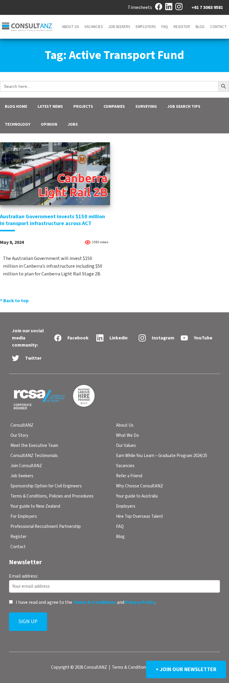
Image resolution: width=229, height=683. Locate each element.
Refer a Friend (129, 476)
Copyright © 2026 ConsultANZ (79, 667)
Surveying (146, 107)
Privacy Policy (140, 602)
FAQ (164, 26)
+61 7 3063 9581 (207, 7)
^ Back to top (14, 300)
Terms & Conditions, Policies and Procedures (52, 496)
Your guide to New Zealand (35, 506)
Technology (17, 124)
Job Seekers (119, 26)
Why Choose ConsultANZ (139, 486)
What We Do (127, 435)
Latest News (50, 107)
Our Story (19, 435)
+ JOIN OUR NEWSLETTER (186, 669)
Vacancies (93, 26)
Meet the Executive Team (34, 445)
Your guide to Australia (137, 496)
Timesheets (140, 7)
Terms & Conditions (94, 602)
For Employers (23, 516)
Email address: (23, 576)
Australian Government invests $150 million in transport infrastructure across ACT (52, 220)
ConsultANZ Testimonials (34, 456)
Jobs (73, 124)
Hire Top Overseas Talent (139, 516)
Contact (218, 26)
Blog (200, 26)
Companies (114, 107)
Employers (146, 26)
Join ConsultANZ (26, 466)
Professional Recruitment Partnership (45, 526)
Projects (83, 107)
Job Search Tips (183, 107)
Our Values (126, 445)
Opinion (49, 124)
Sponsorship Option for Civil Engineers (46, 486)
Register (182, 26)
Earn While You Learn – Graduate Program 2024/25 (161, 456)
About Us (70, 26)
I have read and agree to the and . (85, 602)
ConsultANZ (21, 425)
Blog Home (16, 107)
